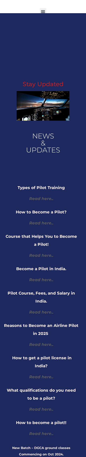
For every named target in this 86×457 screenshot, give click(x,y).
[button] (43, 11)
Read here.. (41, 433)
